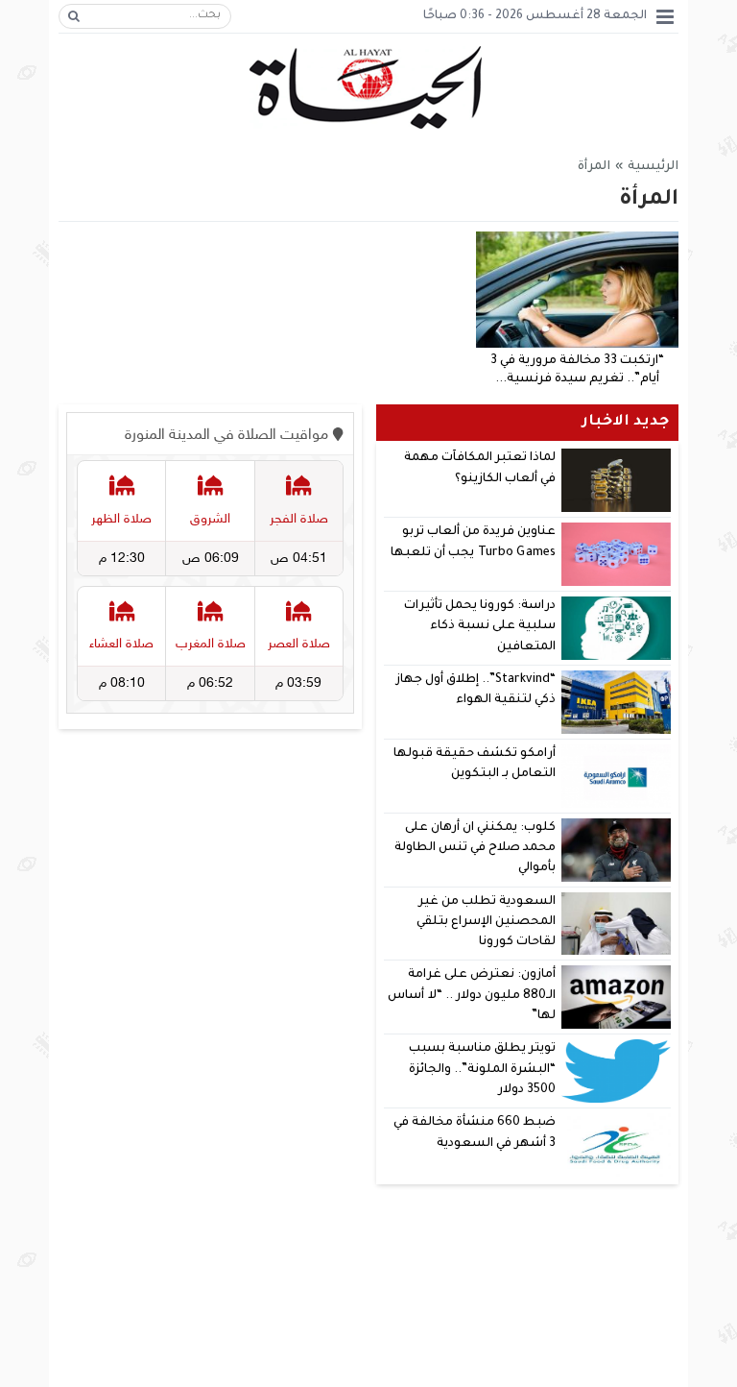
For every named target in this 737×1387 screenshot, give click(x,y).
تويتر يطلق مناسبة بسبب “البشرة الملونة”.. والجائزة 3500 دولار (482, 1069)
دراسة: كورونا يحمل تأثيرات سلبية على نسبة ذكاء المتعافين (480, 626)
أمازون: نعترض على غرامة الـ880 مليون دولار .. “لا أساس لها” (472, 995)
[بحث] (73, 16)
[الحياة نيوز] (369, 88)
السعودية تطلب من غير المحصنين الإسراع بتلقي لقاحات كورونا (486, 922)
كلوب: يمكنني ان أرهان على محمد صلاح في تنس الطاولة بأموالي (475, 848)
